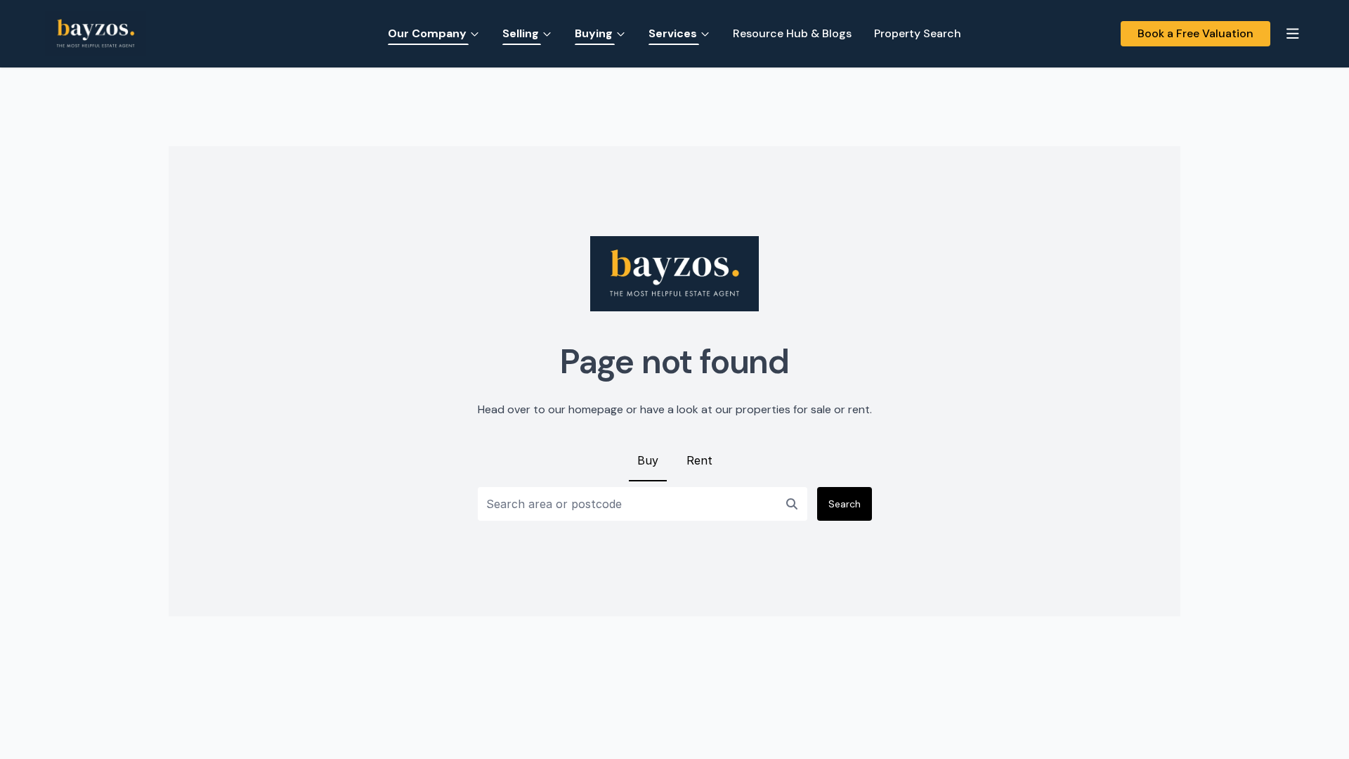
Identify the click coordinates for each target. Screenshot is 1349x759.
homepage (595, 409)
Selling (520, 33)
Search (844, 504)
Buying (594, 33)
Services (673, 33)
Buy (647, 460)
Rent (699, 460)
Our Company (427, 33)
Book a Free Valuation (1195, 33)
